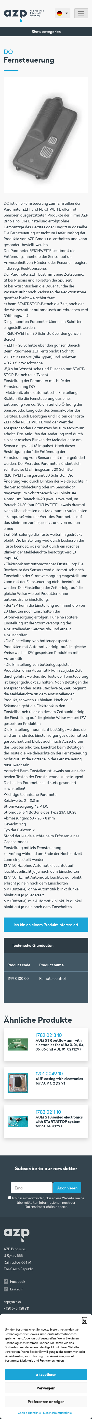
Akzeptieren (46, 1374)
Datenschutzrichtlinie (57, 1413)
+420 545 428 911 (16, 1308)
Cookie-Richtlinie (29, 1413)
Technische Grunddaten (32, 945)
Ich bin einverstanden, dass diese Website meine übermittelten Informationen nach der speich (47, 1202)
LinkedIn (16, 1289)
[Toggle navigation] (81, 13)
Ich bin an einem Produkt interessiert (46, 924)
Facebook (17, 1281)
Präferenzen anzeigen (46, 1401)
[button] (84, 1319)
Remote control (52, 978)
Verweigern (46, 1388)
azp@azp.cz (12, 1302)
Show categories (46, 31)
